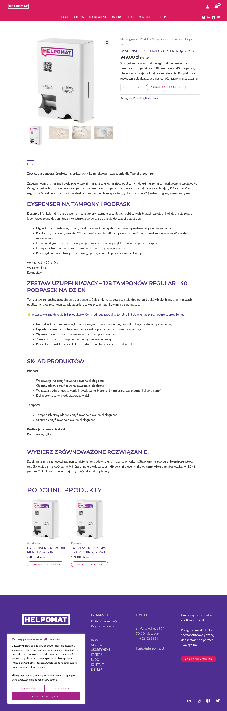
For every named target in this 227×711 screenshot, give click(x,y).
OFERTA (79, 17)
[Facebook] (213, 17)
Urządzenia (152, 98)
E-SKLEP (161, 17)
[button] (107, 43)
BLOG (130, 17)
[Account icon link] (207, 7)
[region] (46, 668)
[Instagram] (203, 17)
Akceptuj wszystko (46, 696)
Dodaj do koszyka (166, 87)
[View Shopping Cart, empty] (216, 6)
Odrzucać (62, 688)
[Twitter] (218, 17)
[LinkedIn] (208, 17)
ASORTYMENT (97, 17)
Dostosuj (28, 688)
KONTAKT (145, 17)
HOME (65, 17)
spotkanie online (199, 659)
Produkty (145, 39)
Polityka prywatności (104, 621)
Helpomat (42, 7)
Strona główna (129, 39)
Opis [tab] (30, 164)
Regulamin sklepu (102, 626)
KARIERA (116, 17)
